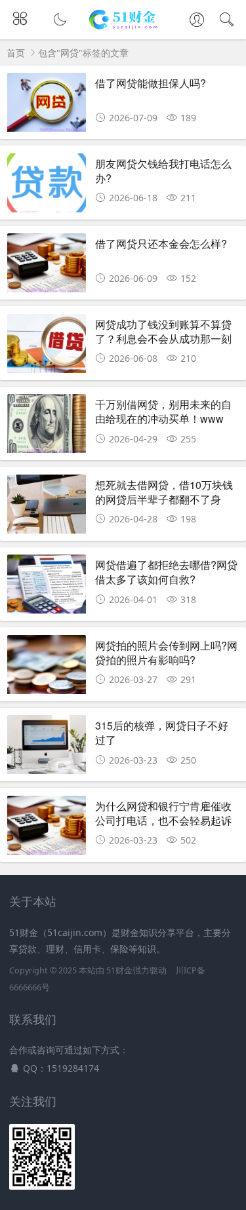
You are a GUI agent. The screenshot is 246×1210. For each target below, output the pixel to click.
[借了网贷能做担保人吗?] (46, 106)
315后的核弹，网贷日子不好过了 (161, 732)
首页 (16, 53)
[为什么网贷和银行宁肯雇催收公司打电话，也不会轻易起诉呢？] (46, 829)
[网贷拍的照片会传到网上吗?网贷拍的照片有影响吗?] (46, 668)
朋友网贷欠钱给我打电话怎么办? (163, 170)
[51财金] (123, 26)
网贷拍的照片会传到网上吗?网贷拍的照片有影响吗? (166, 652)
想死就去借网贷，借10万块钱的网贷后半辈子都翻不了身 (164, 492)
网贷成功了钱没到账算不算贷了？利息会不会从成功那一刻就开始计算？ (163, 339)
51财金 (119, 970)
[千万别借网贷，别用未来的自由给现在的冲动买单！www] (46, 427)
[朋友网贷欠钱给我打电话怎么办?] (46, 186)
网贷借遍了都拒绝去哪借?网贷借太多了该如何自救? (166, 572)
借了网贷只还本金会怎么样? (161, 243)
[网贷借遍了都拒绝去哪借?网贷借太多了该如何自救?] (46, 588)
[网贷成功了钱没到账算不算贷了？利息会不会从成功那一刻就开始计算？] (46, 347)
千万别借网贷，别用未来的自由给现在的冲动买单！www (163, 411)
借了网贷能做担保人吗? (150, 82)
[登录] (196, 21)
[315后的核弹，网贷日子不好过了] (46, 748)
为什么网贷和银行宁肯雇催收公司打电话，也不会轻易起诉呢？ (163, 820)
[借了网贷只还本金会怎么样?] (46, 266)
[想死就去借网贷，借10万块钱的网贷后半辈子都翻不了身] (46, 508)
